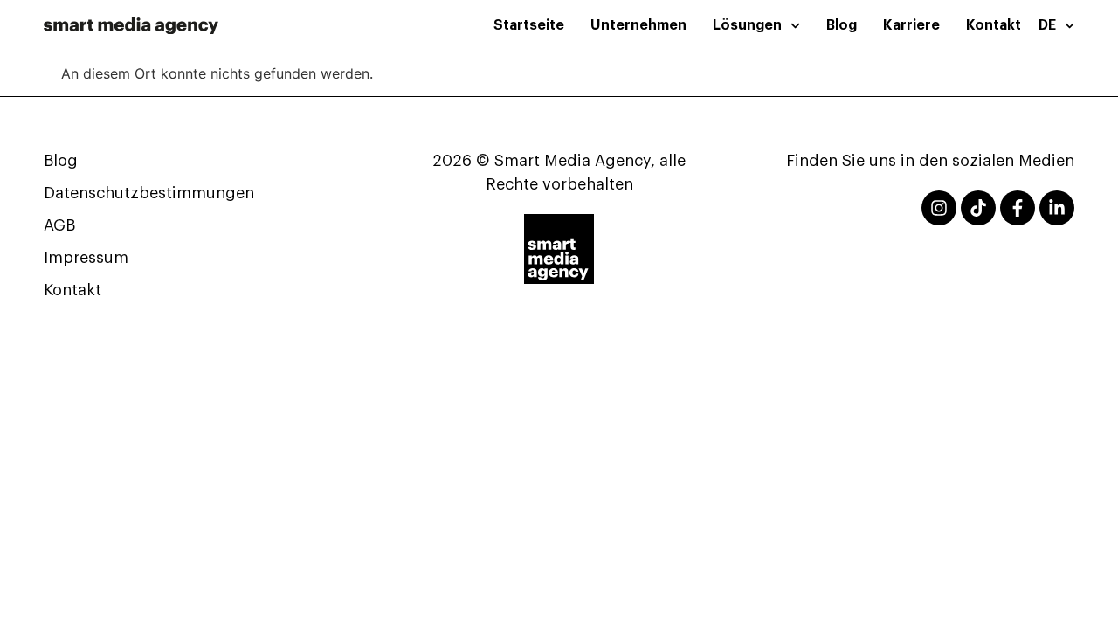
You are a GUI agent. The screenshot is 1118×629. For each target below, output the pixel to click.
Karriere (911, 25)
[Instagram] (938, 207)
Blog (841, 25)
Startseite (528, 25)
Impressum (86, 258)
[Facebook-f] (1017, 207)
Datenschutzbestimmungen (149, 193)
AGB (59, 225)
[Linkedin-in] (1056, 207)
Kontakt (993, 25)
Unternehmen (638, 25)
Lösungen (747, 25)
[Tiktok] (978, 207)
